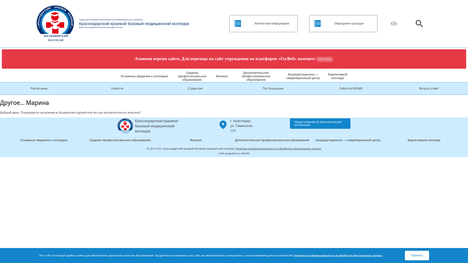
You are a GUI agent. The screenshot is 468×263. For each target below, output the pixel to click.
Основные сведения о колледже (144, 76)
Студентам (195, 88)
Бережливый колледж (337, 76)
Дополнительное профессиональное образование (256, 76)
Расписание (39, 88)
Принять (417, 255)
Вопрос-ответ (429, 88)
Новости (117, 88)
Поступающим (273, 88)
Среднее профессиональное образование (192, 76)
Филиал (222, 76)
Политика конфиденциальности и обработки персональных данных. (338, 255)
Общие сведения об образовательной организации (317, 124)
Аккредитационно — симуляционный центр (303, 76)
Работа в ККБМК (351, 88)
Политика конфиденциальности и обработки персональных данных (278, 148)
